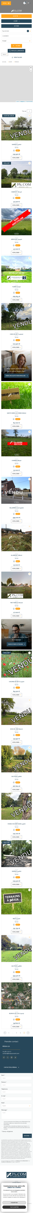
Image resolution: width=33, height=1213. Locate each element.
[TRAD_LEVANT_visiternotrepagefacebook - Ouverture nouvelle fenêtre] (4, 1057)
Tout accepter (14, 1207)
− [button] (30, 70)
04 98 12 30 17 (7, 1051)
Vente (10, 61)
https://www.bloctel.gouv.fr (26, 1156)
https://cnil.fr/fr (4, 1151)
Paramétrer (14, 1202)
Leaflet (17, 101)
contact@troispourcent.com (11, 1053)
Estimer (16, 26)
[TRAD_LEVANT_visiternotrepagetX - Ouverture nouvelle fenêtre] (7, 1057)
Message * (4, 1110)
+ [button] (30, 68)
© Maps (22, 101)
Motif (2, 1103)
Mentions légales (28, 1203)
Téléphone (4, 1089)
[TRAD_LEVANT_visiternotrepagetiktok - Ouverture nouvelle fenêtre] (15, 1057)
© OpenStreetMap (29, 101)
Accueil (4, 61)
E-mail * (3, 1096)
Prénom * (4, 1082)
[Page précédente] (5, 1033)
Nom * (3, 1075)
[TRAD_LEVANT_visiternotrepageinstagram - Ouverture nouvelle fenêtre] (11, 1057)
